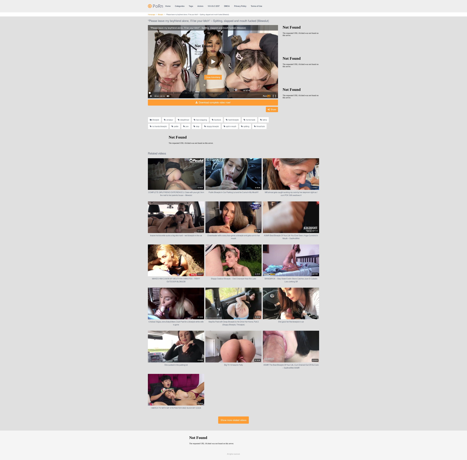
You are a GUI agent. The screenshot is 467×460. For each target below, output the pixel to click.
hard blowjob (233, 119)
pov (187, 126)
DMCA (227, 6)
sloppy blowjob (212, 126)
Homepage (151, 14)
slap (197, 126)
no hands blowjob (159, 126)
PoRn (157, 6)
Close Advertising (213, 77)
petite (176, 126)
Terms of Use (256, 6)
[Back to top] (460, 452)
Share (273, 109)
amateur (169, 119)
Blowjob (160, 14)
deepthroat (184, 119)
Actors (200, 6)
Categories (179, 6)
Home (168, 6)
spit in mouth (231, 126)
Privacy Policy (240, 6)
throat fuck (260, 126)
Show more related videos (233, 420)
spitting (246, 126)
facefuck (217, 119)
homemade (250, 119)
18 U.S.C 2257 (214, 6)
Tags (191, 6)
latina (264, 119)
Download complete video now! (214, 102)
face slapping (201, 119)
